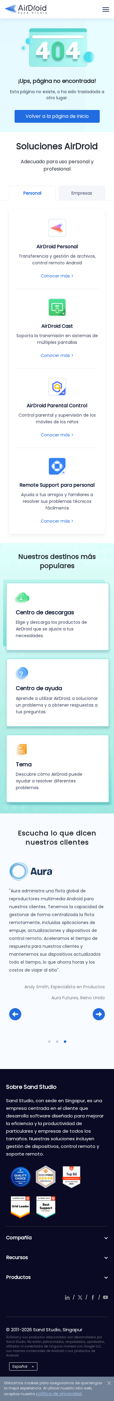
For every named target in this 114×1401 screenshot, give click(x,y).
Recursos (17, 1257)
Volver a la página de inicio (57, 116)
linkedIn (67, 1297)
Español (19, 1366)
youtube (105, 1297)
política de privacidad (59, 1394)
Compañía (19, 1237)
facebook (92, 1297)
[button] (15, 1014)
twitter (80, 1297)
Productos (18, 1277)
